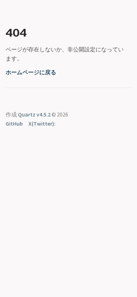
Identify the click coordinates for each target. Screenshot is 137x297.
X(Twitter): (42, 123)
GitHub (14, 123)
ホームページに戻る (31, 72)
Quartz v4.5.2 (34, 114)
